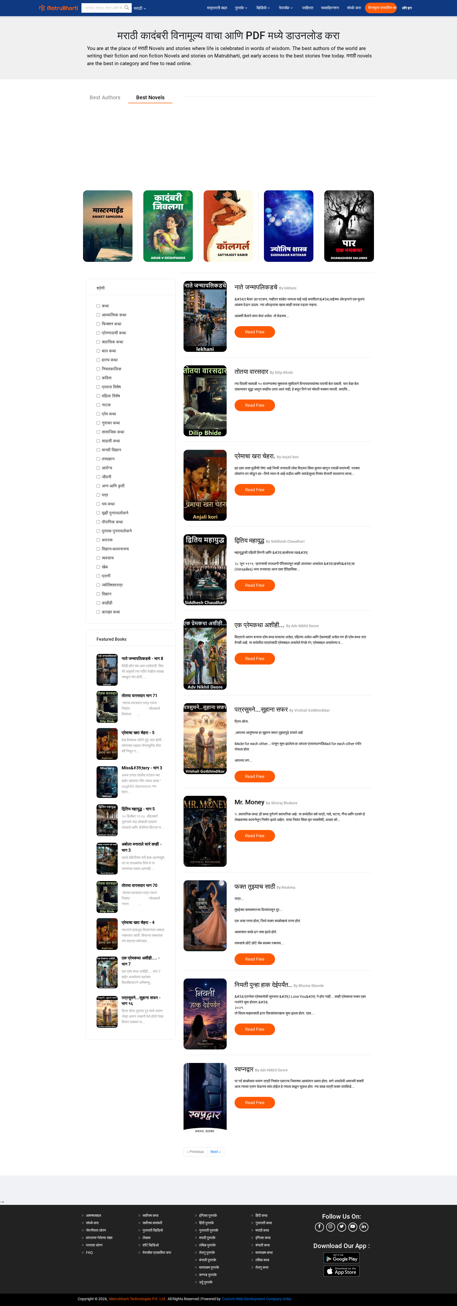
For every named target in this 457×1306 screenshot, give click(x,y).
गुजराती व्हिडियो (153, 1230)
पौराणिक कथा (112, 521)
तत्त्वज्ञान (108, 458)
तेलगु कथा (261, 1267)
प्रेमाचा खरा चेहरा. (256, 456)
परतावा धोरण (94, 1245)
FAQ (89, 1252)
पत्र (105, 494)
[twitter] (341, 1227)
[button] (127, 8)
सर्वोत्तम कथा (150, 1215)
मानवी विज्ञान (111, 449)
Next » (216, 1152)
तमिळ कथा (262, 1260)
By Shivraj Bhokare (282, 803)
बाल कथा (109, 350)
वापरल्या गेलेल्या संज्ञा (99, 1238)
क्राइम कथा (111, 611)
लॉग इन (407, 8)
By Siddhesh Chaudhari (285, 541)
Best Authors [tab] (105, 97)
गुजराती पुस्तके (208, 1230)
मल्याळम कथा (264, 1252)
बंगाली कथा (262, 1245)
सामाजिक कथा (113, 431)
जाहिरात (307, 8)
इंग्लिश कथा (263, 1238)
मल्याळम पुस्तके (209, 1267)
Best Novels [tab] (150, 97)
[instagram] (330, 1227)
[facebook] (319, 1227)
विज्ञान (106, 593)
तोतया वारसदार (252, 371)
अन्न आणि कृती (113, 485)
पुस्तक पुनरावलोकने (117, 530)
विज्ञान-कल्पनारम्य (115, 548)
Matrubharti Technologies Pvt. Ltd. (138, 1299)
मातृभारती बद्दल (217, 8)
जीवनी (106, 476)
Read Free (254, 332)
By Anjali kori (288, 457)
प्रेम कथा (109, 413)
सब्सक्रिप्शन (330, 8)
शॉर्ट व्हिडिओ (151, 1245)
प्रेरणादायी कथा (114, 332)
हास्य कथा (110, 359)
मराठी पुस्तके (207, 1238)
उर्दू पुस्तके (205, 1282)
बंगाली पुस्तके (207, 1260)
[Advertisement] (228, 143)
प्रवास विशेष (111, 386)
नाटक (106, 404)
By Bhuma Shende (309, 986)
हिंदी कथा (261, 1215)
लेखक (146, 1238)
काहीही (107, 602)
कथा (105, 305)
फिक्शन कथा (111, 323)
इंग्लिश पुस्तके (208, 1215)
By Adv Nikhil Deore (302, 626)
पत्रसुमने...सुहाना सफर (262, 709)
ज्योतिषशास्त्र (112, 584)
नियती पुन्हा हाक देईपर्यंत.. (264, 985)
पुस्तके (240, 8)
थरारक (107, 539)
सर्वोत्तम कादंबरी (152, 1223)
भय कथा (108, 503)
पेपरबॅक (284, 8)
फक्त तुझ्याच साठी (256, 886)
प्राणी (106, 575)
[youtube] (352, 1227)
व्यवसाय (108, 557)
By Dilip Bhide (281, 372)
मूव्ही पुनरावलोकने (115, 512)
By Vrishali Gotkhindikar (309, 710)
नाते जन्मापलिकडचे (257, 287)
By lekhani (287, 288)
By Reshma (286, 887)
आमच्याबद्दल (93, 1215)
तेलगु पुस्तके (207, 1252)
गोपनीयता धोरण (96, 1230)
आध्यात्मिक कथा (114, 314)
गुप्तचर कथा (111, 422)
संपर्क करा (354, 8)
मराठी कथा (262, 1230)
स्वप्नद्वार (245, 1069)
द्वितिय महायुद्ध (250, 540)
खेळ (105, 566)
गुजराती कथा (263, 1223)
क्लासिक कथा (112, 341)
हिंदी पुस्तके (206, 1223)
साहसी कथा (111, 440)
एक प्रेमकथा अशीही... (260, 625)
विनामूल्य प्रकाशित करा (382, 8)
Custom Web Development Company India (256, 1299)
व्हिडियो (262, 8)
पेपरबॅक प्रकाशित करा (157, 1252)
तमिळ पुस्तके (207, 1245)
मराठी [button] (138, 8)
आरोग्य (107, 467)
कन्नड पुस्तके (208, 1275)
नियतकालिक (111, 368)
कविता (107, 377)
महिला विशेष (111, 395)
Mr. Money (250, 802)
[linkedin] (363, 1227)
